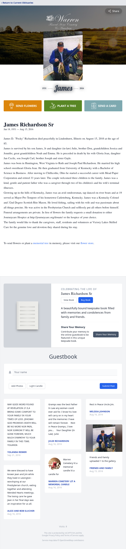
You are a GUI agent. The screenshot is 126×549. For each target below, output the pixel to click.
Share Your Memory (106, 334)
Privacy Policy (54, 535)
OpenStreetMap (66, 540)
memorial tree (41, 243)
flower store (87, 243)
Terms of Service (71, 535)
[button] (104, 438)
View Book (69, 299)
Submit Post (108, 385)
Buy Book (85, 299)
